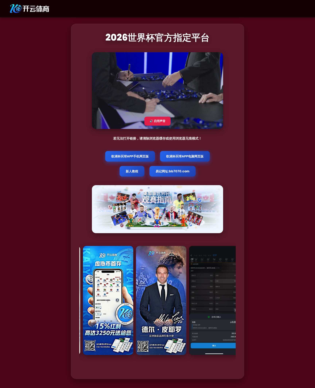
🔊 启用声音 (157, 121)
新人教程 (132, 171)
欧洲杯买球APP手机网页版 (130, 156)
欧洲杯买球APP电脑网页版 (185, 156)
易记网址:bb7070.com (172, 171)
